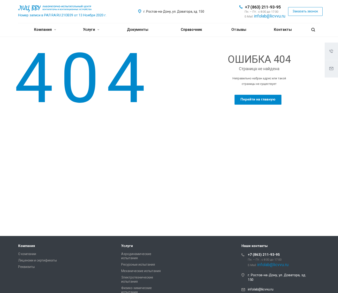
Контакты (283, 29)
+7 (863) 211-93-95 (263, 7)
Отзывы (238, 29)
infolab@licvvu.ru (269, 16)
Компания (43, 29)
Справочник (191, 29)
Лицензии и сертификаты (37, 260)
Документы (137, 29)
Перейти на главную (258, 99)
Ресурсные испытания (138, 264)
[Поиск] (313, 30)
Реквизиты (26, 267)
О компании (27, 254)
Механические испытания (141, 271)
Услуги (89, 29)
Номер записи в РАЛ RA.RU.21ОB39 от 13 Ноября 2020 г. (62, 15)
